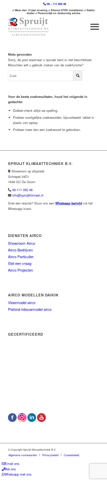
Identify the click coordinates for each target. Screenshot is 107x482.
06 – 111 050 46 (56, 4)
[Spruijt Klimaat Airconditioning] (44, 27)
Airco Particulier (21, 256)
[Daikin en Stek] (51, 400)
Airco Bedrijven (20, 249)
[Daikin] (45, 371)
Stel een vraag (19, 263)
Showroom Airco (21, 243)
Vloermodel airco (21, 302)
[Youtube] (41, 420)
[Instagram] (22, 420)
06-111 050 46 (22, 189)
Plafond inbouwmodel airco (30, 309)
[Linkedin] (31, 420)
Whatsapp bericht (68, 203)
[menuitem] (55, 3)
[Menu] (92, 27)
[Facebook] (12, 420)
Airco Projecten (20, 270)
